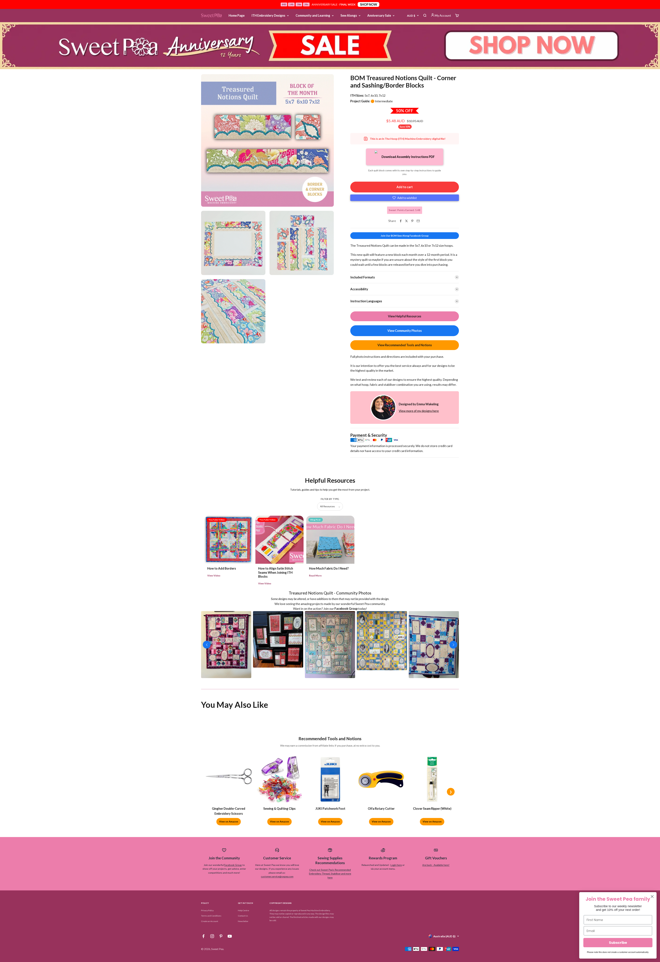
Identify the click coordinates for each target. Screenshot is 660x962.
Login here (396, 879)
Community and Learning (313, 15)
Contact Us (243, 930)
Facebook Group (233, 879)
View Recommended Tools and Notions (404, 345)
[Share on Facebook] (401, 221)
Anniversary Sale (379, 15)
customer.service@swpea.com (277, 890)
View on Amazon (228, 835)
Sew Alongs (348, 15)
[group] (330, 45)
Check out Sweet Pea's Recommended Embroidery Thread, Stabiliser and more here (330, 887)
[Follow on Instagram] (212, 950)
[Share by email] (418, 221)
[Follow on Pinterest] (221, 950)
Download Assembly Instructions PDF (408, 157)
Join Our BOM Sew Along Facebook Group (404, 235)
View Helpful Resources (404, 316)
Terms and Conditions (211, 930)
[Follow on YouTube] (229, 950)
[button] (404, 197)
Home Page (237, 15)
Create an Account (209, 935)
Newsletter (243, 935)
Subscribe (618, 942)
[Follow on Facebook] (203, 950)
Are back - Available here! (435, 879)
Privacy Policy (207, 924)
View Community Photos (404, 331)
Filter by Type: (330, 499)
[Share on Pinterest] (412, 221)
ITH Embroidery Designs (268, 15)
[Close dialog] (652, 897)
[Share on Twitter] (406, 221)
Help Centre (243, 924)
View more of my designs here (419, 411)
